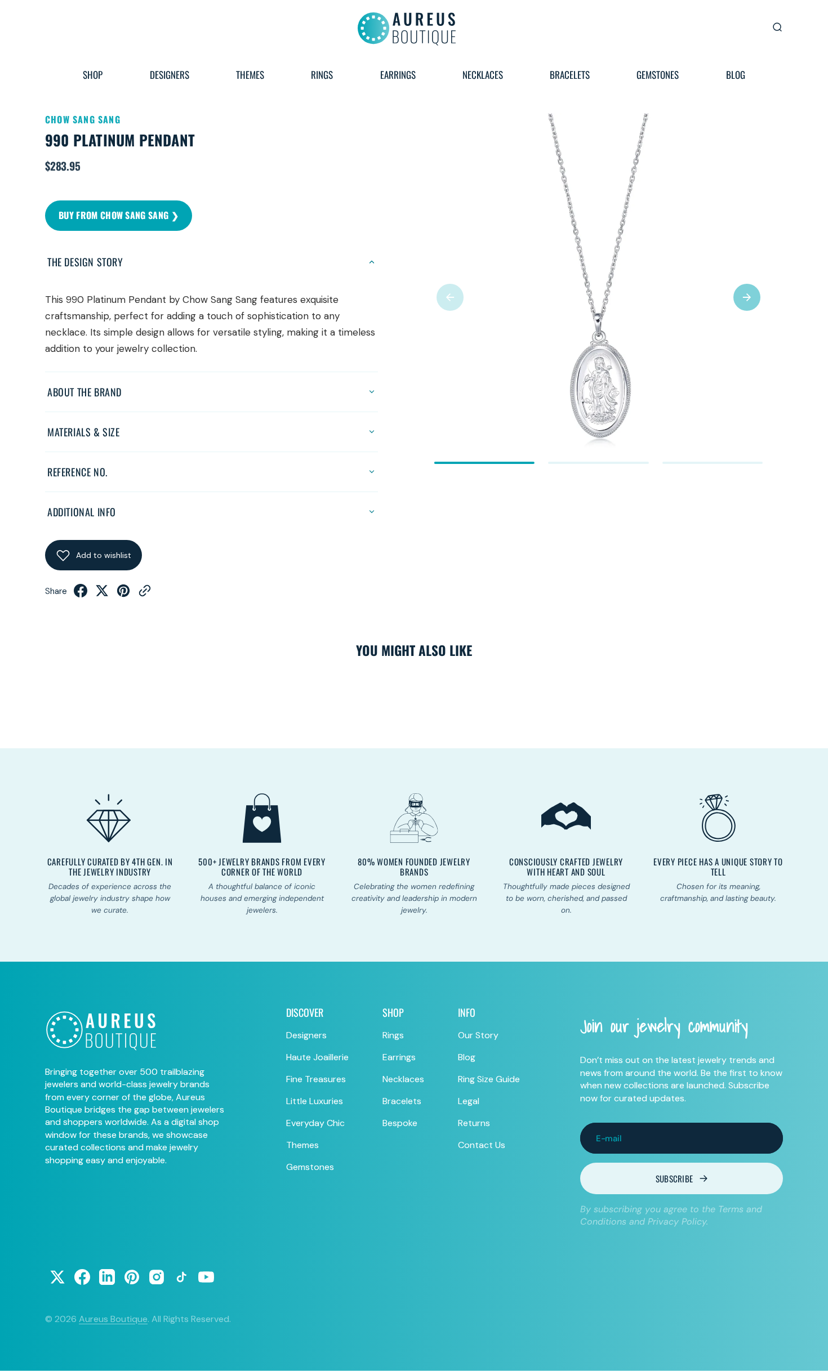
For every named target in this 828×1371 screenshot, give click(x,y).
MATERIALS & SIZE (83, 432)
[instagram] (156, 1277)
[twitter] (102, 594)
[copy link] (145, 594)
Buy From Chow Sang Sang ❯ (119, 215)
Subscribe (674, 1178)
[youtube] (206, 1277)
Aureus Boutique (113, 1319)
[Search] (777, 27)
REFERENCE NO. (77, 472)
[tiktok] (181, 1277)
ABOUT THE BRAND (84, 392)
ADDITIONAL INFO (81, 511)
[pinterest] (123, 594)
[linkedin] (107, 1277)
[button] (450, 297)
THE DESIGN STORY (85, 261)
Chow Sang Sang (83, 119)
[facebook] (80, 594)
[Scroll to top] (809, 1352)
